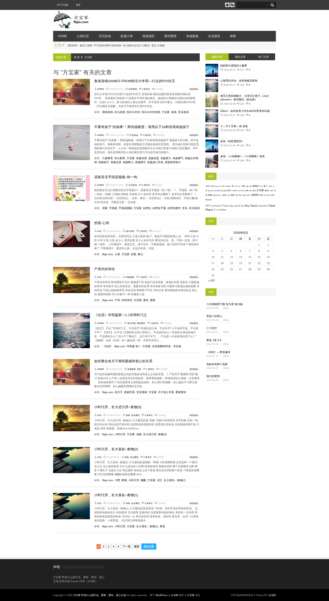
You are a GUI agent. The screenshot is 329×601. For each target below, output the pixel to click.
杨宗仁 (267, 191)
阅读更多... (195, 89)
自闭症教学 (174, 208)
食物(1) (153, 526)
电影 (232, 195)
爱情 (224, 195)
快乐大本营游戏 (150, 112)
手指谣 (113, 208)
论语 (265, 195)
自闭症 (147, 208)
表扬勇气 (178, 158)
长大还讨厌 (150, 434)
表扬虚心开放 (155, 162)
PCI (223, 186)
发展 (250, 186)
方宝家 (166, 112)
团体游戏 (107, 112)
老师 (244, 195)
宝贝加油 (105, 36)
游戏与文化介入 (217, 195)
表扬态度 (116, 162)
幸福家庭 (192, 36)
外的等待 (126, 300)
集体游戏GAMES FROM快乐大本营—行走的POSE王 (134, 81)
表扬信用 (141, 158)
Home (62, 36)
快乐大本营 (133, 112)
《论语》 (107, 346)
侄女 (239, 186)
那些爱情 (170, 36)
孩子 (265, 186)
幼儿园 (217, 191)
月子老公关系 (166, 392)
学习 (261, 186)
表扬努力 (166, 158)
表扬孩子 (103, 162)
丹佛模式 (228, 186)
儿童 (243, 186)
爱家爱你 (181, 392)
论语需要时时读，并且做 (166, 346)
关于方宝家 (62, 5)
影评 (229, 190)
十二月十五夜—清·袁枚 (234, 126)
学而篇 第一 (134, 346)
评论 (268, 195)
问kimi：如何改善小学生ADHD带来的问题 (245, 110)
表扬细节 (140, 162)
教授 (254, 191)
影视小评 (127, 36)
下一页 (127, 546)
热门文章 (263, 56)
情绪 (246, 191)
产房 (117, 300)
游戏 (173, 112)
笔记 (240, 195)
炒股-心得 (101, 223)
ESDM (212, 186)
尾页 (136, 546)
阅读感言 (148, 36)
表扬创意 (153, 158)
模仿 (272, 191)
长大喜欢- (169, 480)
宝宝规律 (141, 392)
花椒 (139, 434)
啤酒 (124, 480)
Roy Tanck (251, 205)
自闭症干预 (159, 208)
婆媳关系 (129, 392)
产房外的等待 (104, 269)
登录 (78, 5)
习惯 (117, 480)
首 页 (77, 57)
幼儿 (212, 191)
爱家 (152, 300)
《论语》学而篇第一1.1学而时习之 (120, 315)
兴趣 (247, 186)
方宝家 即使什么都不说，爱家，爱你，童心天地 (100, 595)
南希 (233, 36)
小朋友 (270, 186)
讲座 (261, 195)
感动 (250, 191)
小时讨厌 (120, 434)
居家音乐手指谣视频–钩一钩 (115, 177)
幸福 (209, 191)
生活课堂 (214, 36)
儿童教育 (107, 158)
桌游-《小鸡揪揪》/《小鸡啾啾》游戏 (242, 156)
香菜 (162, 526)
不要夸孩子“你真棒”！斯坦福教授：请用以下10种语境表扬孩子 (141, 127)
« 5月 (211, 280)
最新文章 (217, 56)
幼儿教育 (119, 158)
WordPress (161, 595)
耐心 (140, 254)
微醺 (143, 480)
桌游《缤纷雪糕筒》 (232, 141)
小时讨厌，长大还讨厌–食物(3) (117, 407)
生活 (228, 195)
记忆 (159, 480)
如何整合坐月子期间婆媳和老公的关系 (123, 361)
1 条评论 (143, 277)
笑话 (236, 195)
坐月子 (119, 392)
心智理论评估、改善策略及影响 (239, 80)
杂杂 (128, 415)
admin (100, 89)
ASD (207, 186)
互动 (235, 186)
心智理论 (234, 191)
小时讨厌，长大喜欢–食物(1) (116, 495)
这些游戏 (133, 89)
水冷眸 (174, 595)
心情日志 (83, 36)
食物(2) (181, 480)
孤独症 (256, 186)
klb (99, 231)
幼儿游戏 (119, 112)
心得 (117, 254)
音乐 (185, 208)
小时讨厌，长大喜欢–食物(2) (116, 449)
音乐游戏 (183, 112)
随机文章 (240, 56)
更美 (139, 369)
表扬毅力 (128, 162)
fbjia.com (107, 254)
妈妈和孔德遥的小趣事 (233, 65)
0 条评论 (146, 89)
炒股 (133, 254)
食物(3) (162, 434)
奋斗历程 (130, 231)
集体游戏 (208, 200)
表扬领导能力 (173, 162)
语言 (272, 195)
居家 (105, 208)
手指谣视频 (125, 208)
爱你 (146, 300)
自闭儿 (249, 195)
